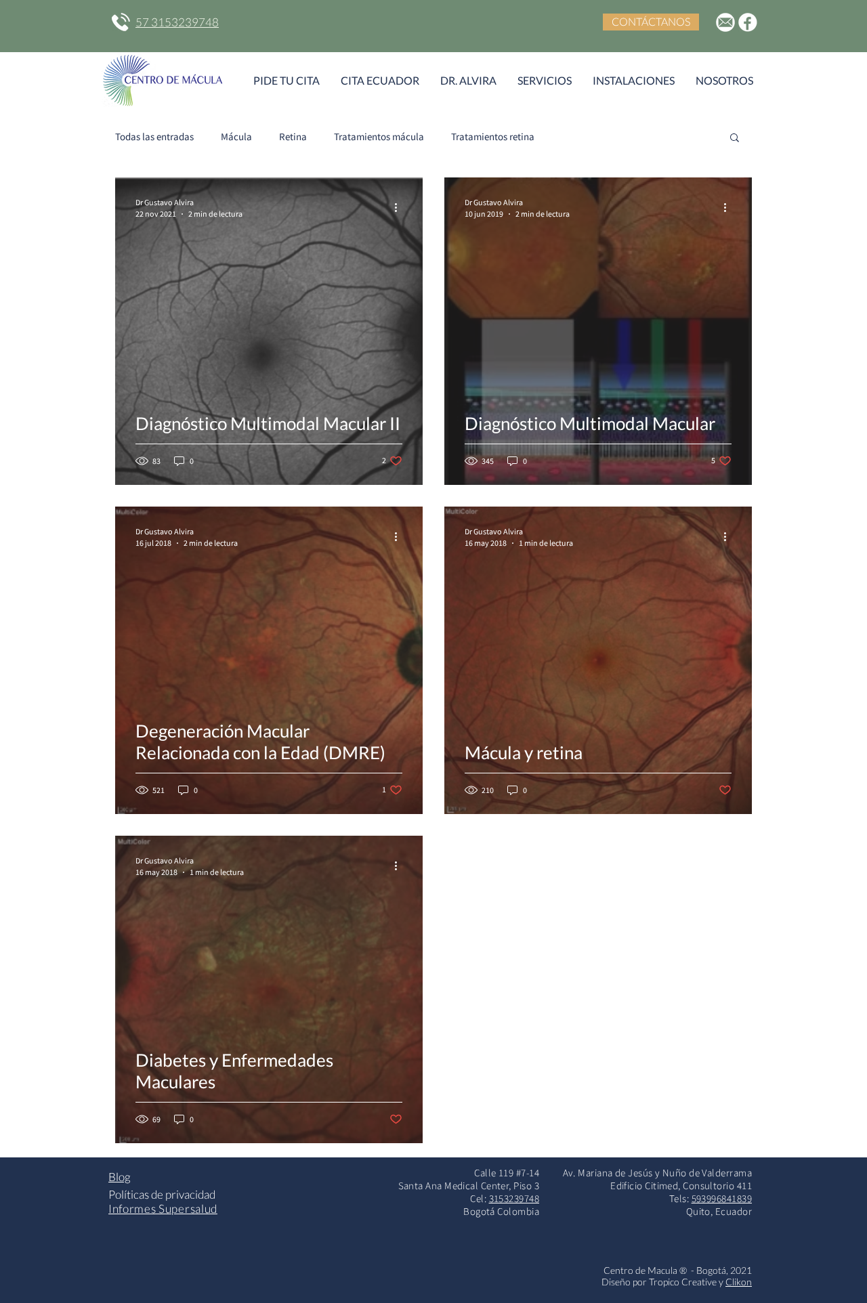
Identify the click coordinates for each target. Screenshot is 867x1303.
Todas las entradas (154, 137)
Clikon (738, 1281)
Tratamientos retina (492, 137)
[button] (734, 138)
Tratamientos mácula (379, 137)
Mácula (236, 137)
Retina (293, 137)
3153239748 (514, 1198)
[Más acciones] (400, 207)
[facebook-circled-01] (747, 22)
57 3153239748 (177, 22)
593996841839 (722, 1198)
